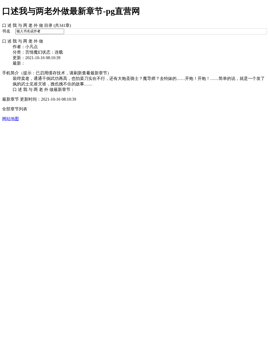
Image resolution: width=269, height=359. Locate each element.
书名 (6, 31)
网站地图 (10, 118)
